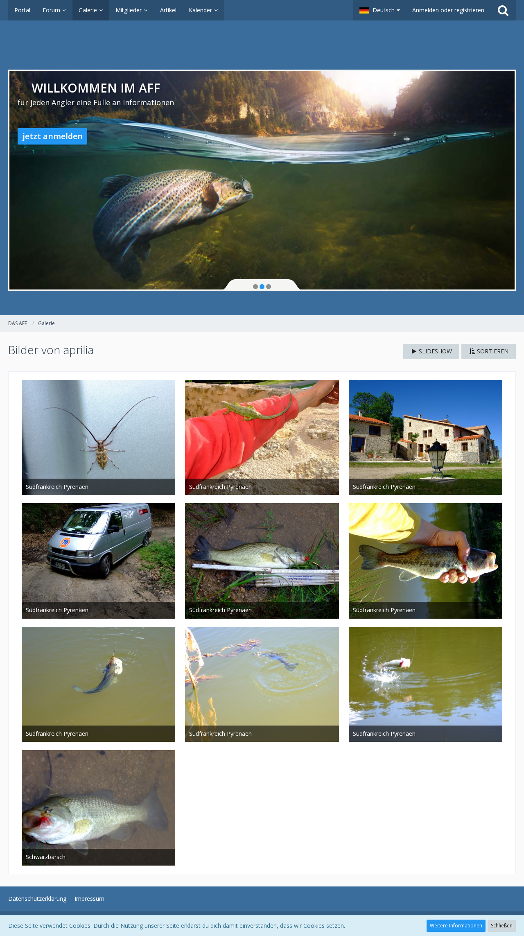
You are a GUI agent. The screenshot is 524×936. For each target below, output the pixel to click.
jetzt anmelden (53, 136)
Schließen (502, 925)
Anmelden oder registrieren (448, 10)
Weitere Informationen (456, 925)
